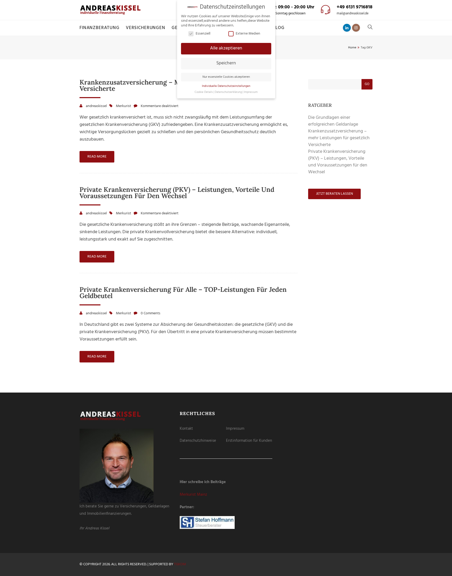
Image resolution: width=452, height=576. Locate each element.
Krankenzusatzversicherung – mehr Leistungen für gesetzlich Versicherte (177, 85)
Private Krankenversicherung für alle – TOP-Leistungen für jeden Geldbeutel (183, 292)
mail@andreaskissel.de (353, 13)
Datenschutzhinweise (198, 441)
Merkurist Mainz (193, 494)
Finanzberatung (100, 27)
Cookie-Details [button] (204, 92)
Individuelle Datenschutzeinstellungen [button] (226, 86)
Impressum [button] (251, 92)
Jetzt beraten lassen (334, 194)
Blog (278, 27)
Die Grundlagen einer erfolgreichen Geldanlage (333, 121)
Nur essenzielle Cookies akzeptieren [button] (226, 77)
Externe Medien (248, 33)
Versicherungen (145, 27)
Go (367, 84)
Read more (96, 157)
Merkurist (123, 106)
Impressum (235, 429)
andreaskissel (96, 106)
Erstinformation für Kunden (249, 441)
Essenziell (203, 33)
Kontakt (186, 429)
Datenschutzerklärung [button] (228, 92)
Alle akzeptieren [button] (226, 48)
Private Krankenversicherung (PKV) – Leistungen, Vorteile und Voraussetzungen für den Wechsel (177, 192)
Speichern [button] (226, 63)
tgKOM (180, 564)
